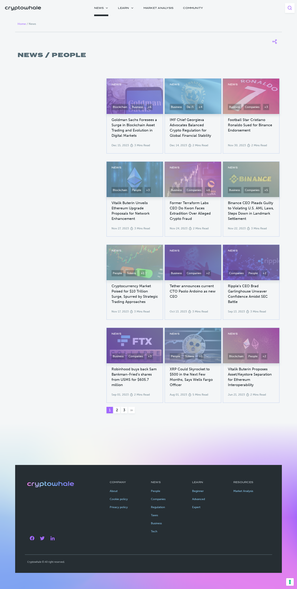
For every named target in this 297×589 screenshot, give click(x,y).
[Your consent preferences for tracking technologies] (290, 582)
